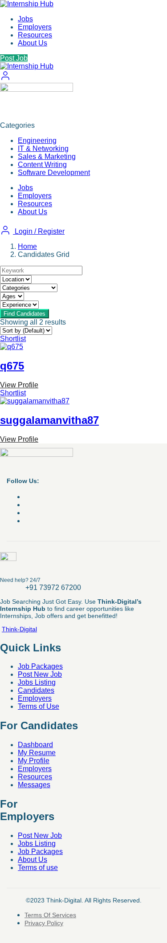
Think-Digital (19, 629)
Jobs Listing (37, 682)
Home (27, 246)
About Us (32, 43)
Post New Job (40, 674)
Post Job (14, 58)
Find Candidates (24, 313)
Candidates (36, 690)
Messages (34, 785)
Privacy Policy (43, 923)
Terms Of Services (50, 915)
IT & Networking (43, 148)
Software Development (54, 172)
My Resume (37, 752)
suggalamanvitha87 (49, 420)
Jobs (25, 19)
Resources (35, 35)
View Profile (19, 385)
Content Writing (42, 164)
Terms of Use (38, 706)
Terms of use (38, 867)
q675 (12, 366)
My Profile (33, 760)
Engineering (37, 140)
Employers (35, 27)
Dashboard (35, 744)
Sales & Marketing (47, 156)
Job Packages (40, 666)
